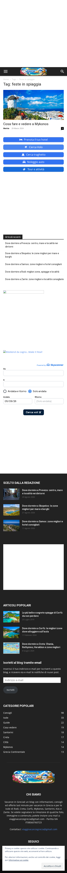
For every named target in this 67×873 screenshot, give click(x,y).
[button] (5, 71)
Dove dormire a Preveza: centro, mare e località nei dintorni (31, 245)
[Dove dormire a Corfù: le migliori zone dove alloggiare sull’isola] (11, 632)
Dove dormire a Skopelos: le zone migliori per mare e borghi (32, 255)
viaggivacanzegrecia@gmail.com (39, 829)
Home (6, 79)
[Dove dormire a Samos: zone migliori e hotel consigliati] (11, 525)
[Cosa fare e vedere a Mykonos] (33, 105)
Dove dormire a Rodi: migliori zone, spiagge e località (32, 271)
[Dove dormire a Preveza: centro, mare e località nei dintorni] (11, 494)
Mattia (6, 128)
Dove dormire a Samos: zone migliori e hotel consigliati (33, 264)
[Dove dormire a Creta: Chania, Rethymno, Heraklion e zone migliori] (11, 648)
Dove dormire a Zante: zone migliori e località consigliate (34, 279)
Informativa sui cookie (18, 860)
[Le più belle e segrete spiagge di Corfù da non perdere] (11, 616)
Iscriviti (10, 689)
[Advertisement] (33, 33)
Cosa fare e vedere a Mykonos (25, 124)
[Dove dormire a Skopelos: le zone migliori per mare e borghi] (11, 510)
